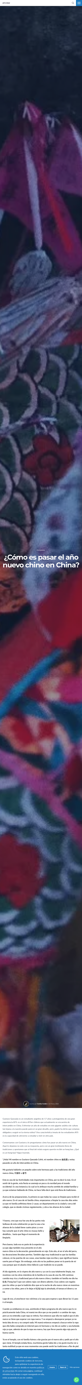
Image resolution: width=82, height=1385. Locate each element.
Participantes (41, 550)
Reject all (63, 1367)
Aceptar (52, 1367)
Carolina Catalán (42, 1104)
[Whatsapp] (76, 1380)
